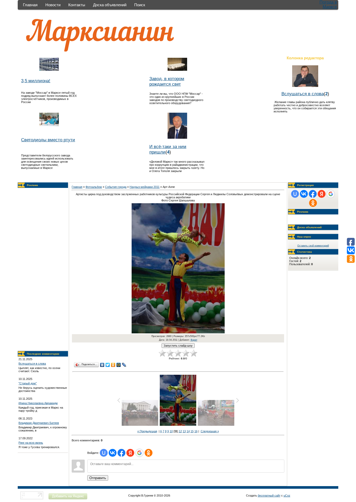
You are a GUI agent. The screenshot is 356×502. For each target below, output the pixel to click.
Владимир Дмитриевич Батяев (39, 422)
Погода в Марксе (328, 4)
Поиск (139, 5)
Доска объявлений (109, 5)
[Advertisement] (43, 269)
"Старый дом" (28, 383)
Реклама (32, 185)
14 (188, 431)
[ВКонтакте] (102, 364)
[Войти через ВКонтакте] (112, 453)
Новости (52, 5)
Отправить (97, 478)
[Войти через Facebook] (121, 453)
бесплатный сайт (269, 495)
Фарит (194, 340)
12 (180, 431)
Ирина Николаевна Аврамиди (38, 403)
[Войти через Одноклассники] (148, 453)
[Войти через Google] (139, 453)
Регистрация (305, 185)
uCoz (287, 495)
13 (184, 431)
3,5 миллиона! (35, 80)
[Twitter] (108, 364)
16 (196, 431)
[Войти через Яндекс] (130, 453)
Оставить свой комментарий (313, 245)
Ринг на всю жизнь (31, 442)
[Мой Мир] (118, 364)
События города (115, 186)
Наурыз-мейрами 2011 (144, 186)
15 (192, 431)
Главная (30, 5)
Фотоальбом (93, 186)
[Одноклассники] (113, 364)
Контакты (76, 5)
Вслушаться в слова (302, 93)
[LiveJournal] (124, 364)
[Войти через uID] (104, 453)
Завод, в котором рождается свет (166, 81)
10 (171, 431)
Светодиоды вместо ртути (48, 139)
